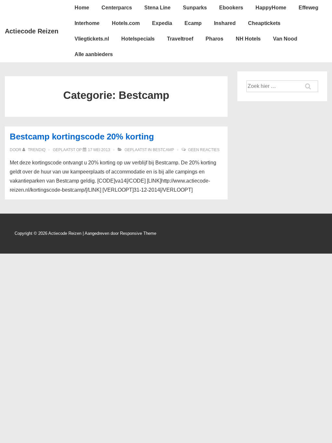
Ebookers (231, 7)
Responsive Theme (138, 233)
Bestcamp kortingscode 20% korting (82, 136)
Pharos (214, 39)
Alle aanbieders (94, 54)
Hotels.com (126, 23)
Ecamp (193, 23)
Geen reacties (203, 150)
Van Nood (285, 39)
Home (82, 7)
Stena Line (157, 7)
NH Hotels (248, 39)
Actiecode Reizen (31, 31)
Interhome (87, 23)
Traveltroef (180, 39)
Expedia (162, 23)
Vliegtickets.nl (92, 39)
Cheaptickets (264, 23)
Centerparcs (116, 7)
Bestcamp (163, 150)
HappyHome (270, 7)
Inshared (225, 23)
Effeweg (308, 7)
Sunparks (195, 7)
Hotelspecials (138, 39)
